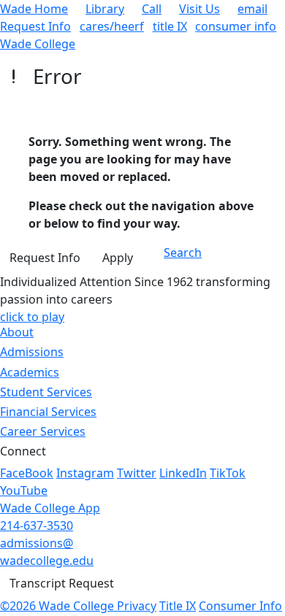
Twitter (136, 473)
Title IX (177, 606)
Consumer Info (240, 606)
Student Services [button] (46, 392)
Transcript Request (62, 583)
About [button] (17, 332)
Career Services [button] (43, 431)
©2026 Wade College (58, 606)
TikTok (228, 473)
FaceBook (26, 473)
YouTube (24, 490)
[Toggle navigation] (243, 258)
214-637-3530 (36, 525)
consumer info (235, 26)
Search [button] (183, 253)
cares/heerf (112, 26)
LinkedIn (183, 473)
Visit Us (199, 9)
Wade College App (50, 508)
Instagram (85, 473)
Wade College (37, 44)
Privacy (136, 606)
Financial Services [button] (48, 412)
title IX (170, 26)
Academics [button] (29, 372)
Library (105, 9)
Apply (117, 258)
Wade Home (34, 9)
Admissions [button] (32, 352)
